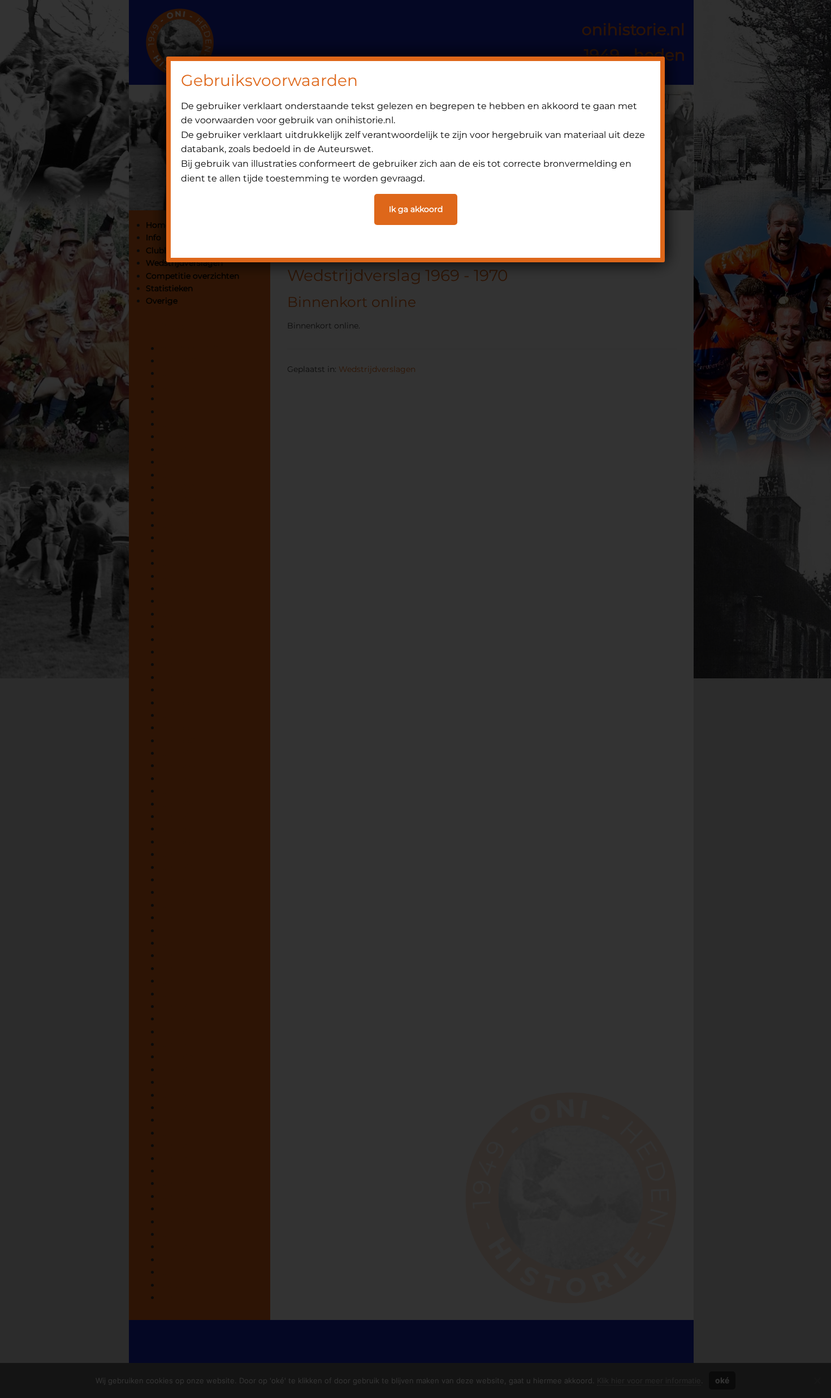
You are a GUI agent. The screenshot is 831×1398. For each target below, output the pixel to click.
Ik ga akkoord (416, 209)
